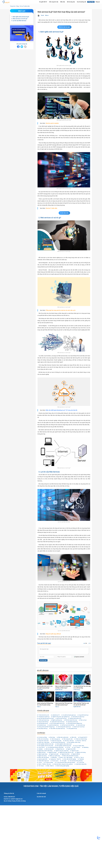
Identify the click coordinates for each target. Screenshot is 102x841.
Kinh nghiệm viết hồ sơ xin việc (45, 744)
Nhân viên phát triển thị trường (70, 755)
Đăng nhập (91, 2)
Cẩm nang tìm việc (53, 2)
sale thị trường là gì (53, 725)
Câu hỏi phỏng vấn (81, 2)
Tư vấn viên (81, 762)
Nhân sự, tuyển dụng (55, 755)
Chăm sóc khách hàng (81, 739)
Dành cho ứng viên (56, 740)
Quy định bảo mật (41, 796)
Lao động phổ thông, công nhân (55, 747)
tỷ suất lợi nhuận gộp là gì (69, 715)
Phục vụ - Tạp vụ (80, 757)
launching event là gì (73, 721)
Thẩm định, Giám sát (43, 760)
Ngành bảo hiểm (71, 749)
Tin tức (40, 762)
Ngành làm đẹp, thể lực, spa (66, 752)
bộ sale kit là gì (42, 725)
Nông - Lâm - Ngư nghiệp (66, 757)
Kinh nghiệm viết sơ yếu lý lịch (64, 744)
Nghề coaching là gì (57, 720)
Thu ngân (64, 760)
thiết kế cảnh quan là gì (75, 718)
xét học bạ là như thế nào (68, 725)
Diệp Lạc (47, 15)
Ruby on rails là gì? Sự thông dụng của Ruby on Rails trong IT (63, 687)
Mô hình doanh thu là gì (71, 720)
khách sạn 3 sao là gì (79, 726)
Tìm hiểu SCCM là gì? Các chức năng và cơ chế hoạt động (82, 687)
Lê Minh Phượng (76, 689)
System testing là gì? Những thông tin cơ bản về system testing (45, 704)
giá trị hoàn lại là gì (61, 718)
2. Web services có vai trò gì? (19, 18)
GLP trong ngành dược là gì (57, 723)
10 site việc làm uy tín (43, 715)
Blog (17, 6)
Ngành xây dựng (42, 755)
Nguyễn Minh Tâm (58, 689)
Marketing (85, 747)
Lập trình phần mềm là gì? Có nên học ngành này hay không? (45, 687)
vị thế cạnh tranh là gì (43, 720)
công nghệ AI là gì (72, 728)
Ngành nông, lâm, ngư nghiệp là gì (61, 716)
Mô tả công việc (71, 2)
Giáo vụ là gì (83, 720)
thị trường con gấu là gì (78, 716)
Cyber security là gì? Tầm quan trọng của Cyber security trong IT (63, 704)
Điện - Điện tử (50, 765)
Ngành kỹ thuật (52, 752)
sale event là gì (81, 725)
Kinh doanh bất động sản (59, 742)
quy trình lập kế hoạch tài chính (46, 718)
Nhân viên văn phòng (43, 757)
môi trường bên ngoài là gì (64, 726)
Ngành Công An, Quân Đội (62, 750)
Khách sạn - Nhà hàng (43, 742)
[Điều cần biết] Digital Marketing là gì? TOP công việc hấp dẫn (61, 410)
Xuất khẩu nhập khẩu (81, 764)
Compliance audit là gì (43, 716)
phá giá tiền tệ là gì (43, 723)
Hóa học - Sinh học (81, 740)
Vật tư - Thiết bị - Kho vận (44, 764)
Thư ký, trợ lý (55, 760)
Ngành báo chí (60, 749)
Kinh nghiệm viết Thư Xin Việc (45, 745)
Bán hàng (52, 737)
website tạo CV (56, 715)
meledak (40, 749)
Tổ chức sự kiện (49, 762)
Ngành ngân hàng (42, 754)
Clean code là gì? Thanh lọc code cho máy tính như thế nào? (81, 704)
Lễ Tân (68, 747)
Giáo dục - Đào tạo (69, 740)
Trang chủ (12, 6)
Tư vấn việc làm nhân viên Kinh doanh (65, 762)
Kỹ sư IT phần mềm (25, 6)
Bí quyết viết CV (83, 737)
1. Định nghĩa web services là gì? (20, 16)
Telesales (81, 759)
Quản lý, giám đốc (42, 759)
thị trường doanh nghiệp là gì (75, 723)
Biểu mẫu (62, 2)
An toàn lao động (42, 737)
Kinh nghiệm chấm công (74, 742)
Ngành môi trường (81, 752)
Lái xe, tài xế (41, 747)
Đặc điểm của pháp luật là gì (58, 728)
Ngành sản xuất (54, 754)
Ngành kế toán (42, 752)
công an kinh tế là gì (43, 721)
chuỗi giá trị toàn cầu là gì (58, 721)
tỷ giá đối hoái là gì (83, 715)
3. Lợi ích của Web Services (18, 20)
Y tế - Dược (41, 765)
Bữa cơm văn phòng (43, 739)
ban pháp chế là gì (42, 728)
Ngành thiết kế (76, 754)
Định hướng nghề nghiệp (63, 765)
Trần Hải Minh (40, 689)
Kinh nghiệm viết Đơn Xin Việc (63, 745)
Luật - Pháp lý (76, 747)
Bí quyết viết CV (43, 2)
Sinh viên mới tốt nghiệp (70, 759)
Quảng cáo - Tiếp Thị (56, 759)
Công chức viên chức (43, 740)
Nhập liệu (54, 757)
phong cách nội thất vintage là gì (46, 726)
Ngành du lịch (75, 750)
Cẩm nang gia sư (56, 739)
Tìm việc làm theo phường (76, 760)
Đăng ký (98, 2)
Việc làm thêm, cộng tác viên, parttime (63, 764)
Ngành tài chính (65, 754)
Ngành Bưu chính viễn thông (45, 750)
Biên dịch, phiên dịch (63, 737)
